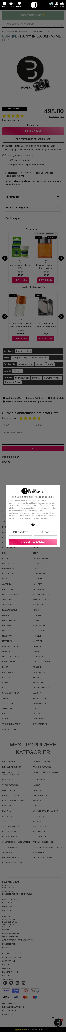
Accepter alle (33, 541)
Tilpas (45, 532)
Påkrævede (20, 532)
